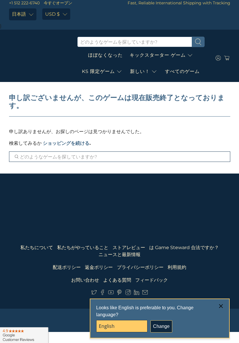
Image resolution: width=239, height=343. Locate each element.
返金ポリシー (99, 267)
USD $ (52, 14)
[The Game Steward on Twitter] (94, 293)
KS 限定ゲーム (98, 71)
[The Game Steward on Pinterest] (119, 293)
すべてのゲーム (182, 71)
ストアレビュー (129, 247)
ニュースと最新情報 (119, 254)
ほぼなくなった (105, 55)
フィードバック (151, 280)
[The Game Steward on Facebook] (102, 293)
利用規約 (177, 267)
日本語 (19, 14)
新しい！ (140, 71)
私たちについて (36, 247)
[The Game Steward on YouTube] (111, 293)
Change (161, 326)
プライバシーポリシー (140, 267)
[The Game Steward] (39, 58)
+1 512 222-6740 (24, 3)
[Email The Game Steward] (145, 293)
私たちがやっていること (82, 247)
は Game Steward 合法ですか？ (184, 247)
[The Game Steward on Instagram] (128, 293)
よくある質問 (117, 280)
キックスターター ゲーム (158, 55)
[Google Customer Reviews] (24, 335)
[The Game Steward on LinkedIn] (136, 293)
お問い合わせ (85, 280)
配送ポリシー (67, 267)
